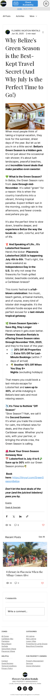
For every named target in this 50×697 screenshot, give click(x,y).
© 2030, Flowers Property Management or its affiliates (25, 694)
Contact (5, 661)
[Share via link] (27, 516)
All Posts (6, 16)
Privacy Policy (7, 668)
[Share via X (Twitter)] (13, 516)
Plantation (5, 641)
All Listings (30, 636)
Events (8, 503)
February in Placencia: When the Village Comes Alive (24, 573)
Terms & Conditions (9, 666)
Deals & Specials (12, 507)
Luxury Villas (31, 641)
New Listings (31, 639)
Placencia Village (8, 651)
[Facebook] (19, 688)
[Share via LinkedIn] (20, 516)
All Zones (5, 636)
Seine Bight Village (9, 649)
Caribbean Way (7, 639)
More (32, 16)
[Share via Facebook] (6, 516)
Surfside (5, 646)
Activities (20, 16)
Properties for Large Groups (36, 644)
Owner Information (33, 666)
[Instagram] (25, 688)
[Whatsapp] (30, 688)
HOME (19, 9)
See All (42, 537)
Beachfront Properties (34, 646)
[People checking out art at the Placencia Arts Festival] (25, 554)
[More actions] (43, 32)
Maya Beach (6, 644)
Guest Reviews (7, 663)
